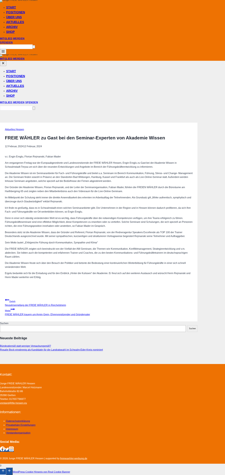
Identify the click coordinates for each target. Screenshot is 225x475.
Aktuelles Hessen (14, 129)
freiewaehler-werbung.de (73, 458)
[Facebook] (2, 450)
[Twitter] (7, 450)
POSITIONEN (15, 12)
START (11, 7)
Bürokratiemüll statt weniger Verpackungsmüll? (25, 346)
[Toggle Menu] (3, 51)
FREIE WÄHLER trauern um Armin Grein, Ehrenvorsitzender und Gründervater (47, 312)
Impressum (12, 429)
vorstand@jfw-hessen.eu (13, 403)
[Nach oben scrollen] (3, 471)
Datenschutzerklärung (18, 421)
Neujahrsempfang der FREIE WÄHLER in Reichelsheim (35, 303)
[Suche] (34, 46)
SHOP (10, 31)
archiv (12, 27)
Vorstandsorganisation (18, 432)
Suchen (4, 323)
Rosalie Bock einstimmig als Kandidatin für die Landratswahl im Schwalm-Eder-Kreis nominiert (51, 349)
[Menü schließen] (3, 63)
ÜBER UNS (14, 17)
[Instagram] (11, 450)
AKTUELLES (15, 22)
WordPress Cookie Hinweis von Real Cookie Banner (41, 472)
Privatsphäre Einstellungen (21, 425)
